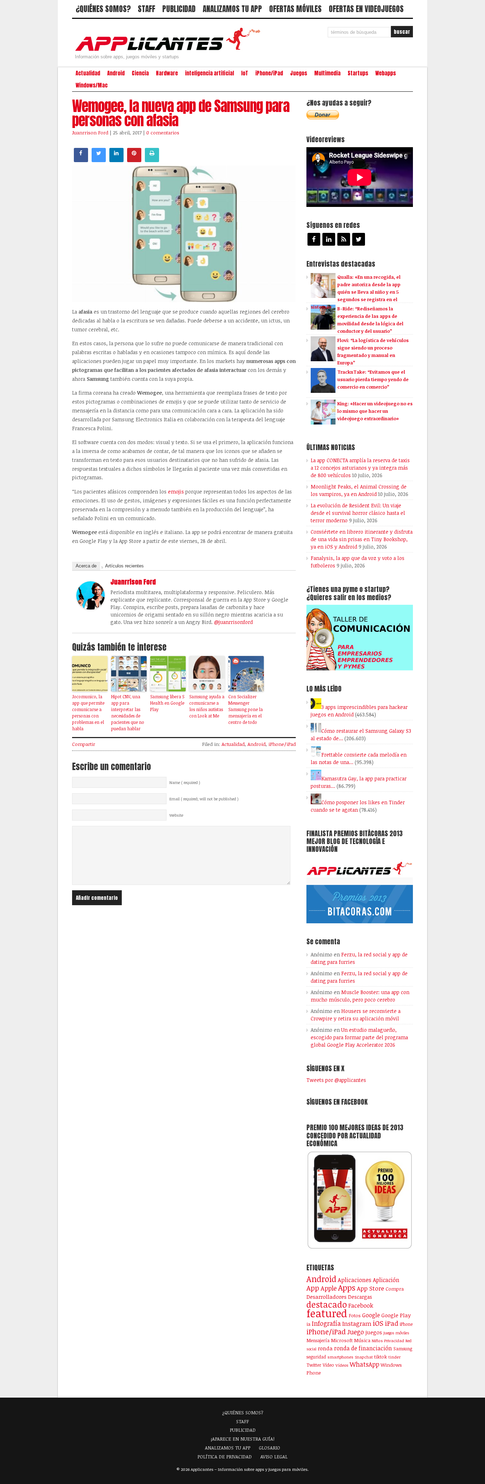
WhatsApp (364, 1364)
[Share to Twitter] (99, 160)
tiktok (380, 1357)
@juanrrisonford (233, 622)
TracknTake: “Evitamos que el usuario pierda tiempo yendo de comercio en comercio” (373, 379)
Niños (377, 1340)
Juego (355, 1332)
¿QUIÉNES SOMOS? (103, 9)
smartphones (340, 1357)
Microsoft (342, 1340)
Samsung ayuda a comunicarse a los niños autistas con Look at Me (206, 706)
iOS (378, 1323)
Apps (346, 1287)
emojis (176, 491)
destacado (326, 1304)
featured (326, 1313)
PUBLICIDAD (179, 9)
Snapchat (364, 1357)
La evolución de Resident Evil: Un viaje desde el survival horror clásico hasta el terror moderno (358, 513)
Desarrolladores (326, 1296)
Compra (395, 1289)
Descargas (360, 1296)
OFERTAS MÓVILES (295, 9)
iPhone (406, 1324)
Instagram (356, 1323)
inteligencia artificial (209, 73)
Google (371, 1315)
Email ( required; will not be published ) (204, 798)
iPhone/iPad (269, 73)
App (312, 1288)
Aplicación (386, 1280)
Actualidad (88, 73)
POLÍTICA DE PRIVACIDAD (224, 1456)
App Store (370, 1288)
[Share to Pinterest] (134, 160)
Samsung (402, 1348)
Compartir (83, 744)
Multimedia (327, 73)
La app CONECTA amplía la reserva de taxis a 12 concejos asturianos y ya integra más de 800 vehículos (360, 468)
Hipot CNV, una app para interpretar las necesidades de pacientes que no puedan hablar (127, 712)
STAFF (146, 9)
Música (362, 1340)
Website (176, 815)
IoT (244, 73)
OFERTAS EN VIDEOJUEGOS (366, 9)
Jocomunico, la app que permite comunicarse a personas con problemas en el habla (88, 712)
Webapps (385, 73)
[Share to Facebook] (81, 160)
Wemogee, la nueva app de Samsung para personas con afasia (180, 113)
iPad (391, 1323)
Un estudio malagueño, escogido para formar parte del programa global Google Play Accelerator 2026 (359, 1037)
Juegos (298, 73)
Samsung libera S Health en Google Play (167, 703)
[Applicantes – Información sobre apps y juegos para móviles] (169, 50)
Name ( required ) (184, 782)
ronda (325, 1348)
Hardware (167, 73)
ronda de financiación (363, 1348)
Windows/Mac (92, 85)
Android (116, 73)
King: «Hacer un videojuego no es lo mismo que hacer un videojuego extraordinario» (375, 411)
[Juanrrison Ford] (90, 608)
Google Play (396, 1315)
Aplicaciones (354, 1280)
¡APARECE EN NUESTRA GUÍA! (242, 1439)
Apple (329, 1288)
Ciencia (140, 73)
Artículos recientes (124, 565)
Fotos (355, 1315)
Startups (358, 73)
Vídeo (328, 1365)
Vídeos (342, 1365)
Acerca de (86, 565)
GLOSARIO (269, 1448)
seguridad (316, 1357)
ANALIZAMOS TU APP (232, 9)
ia (308, 1324)
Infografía (326, 1323)
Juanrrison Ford (90, 132)
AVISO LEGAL (274, 1456)
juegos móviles (396, 1332)
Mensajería (317, 1340)
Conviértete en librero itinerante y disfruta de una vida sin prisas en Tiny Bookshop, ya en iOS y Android (362, 539)
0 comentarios (162, 132)
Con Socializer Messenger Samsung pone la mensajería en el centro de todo (245, 709)
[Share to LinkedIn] (116, 160)
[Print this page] (152, 160)
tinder (394, 1357)
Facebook (360, 1305)
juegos (373, 1332)
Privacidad (394, 1340)
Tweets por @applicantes (336, 1080)
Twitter (313, 1365)
